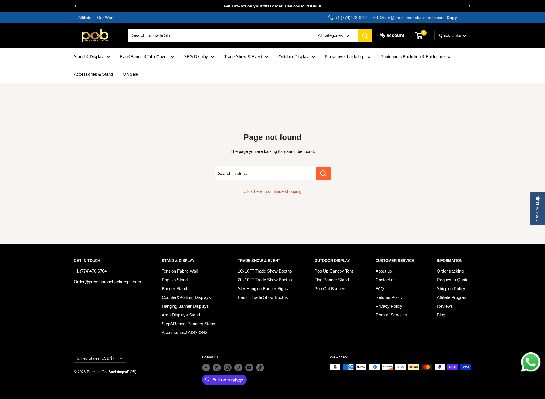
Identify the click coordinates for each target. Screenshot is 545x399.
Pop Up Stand (175, 279)
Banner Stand (174, 288)
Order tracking (450, 271)
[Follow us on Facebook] (206, 367)
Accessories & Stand (93, 74)
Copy (452, 17)
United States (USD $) (95, 358)
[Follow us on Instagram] (228, 367)
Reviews (445, 306)
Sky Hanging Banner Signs (263, 288)
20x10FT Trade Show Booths (265, 279)
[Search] (365, 35)
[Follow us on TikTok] (260, 367)
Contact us (386, 279)
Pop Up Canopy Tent (334, 271)
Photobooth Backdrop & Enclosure (413, 56)
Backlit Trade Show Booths (263, 297)
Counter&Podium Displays (186, 297)
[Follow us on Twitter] (217, 367)
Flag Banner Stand (332, 279)
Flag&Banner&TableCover (144, 56)
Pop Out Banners (331, 288)
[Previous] (75, 6)
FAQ (380, 288)
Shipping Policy (451, 288)
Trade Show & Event (243, 56)
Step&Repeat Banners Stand (188, 323)
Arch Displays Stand (181, 315)
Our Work (105, 17)
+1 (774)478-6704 (351, 17)
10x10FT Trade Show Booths (265, 271)
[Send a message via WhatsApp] (530, 362)
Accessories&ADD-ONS (185, 332)
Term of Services (391, 315)
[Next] (469, 6)
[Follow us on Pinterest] (238, 367)
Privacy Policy (389, 306)
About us (384, 271)
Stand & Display (89, 56)
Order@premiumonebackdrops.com (412, 17)
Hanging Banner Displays (185, 306)
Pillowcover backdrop (344, 56)
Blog (441, 315)
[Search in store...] (323, 173)
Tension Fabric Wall (180, 271)
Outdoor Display (293, 56)
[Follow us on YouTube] (249, 367)
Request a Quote (452, 279)
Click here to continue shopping (272, 191)
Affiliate (84, 17)
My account (391, 35)
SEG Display (196, 56)
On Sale (130, 74)
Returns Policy (389, 297)
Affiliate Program (452, 297)
